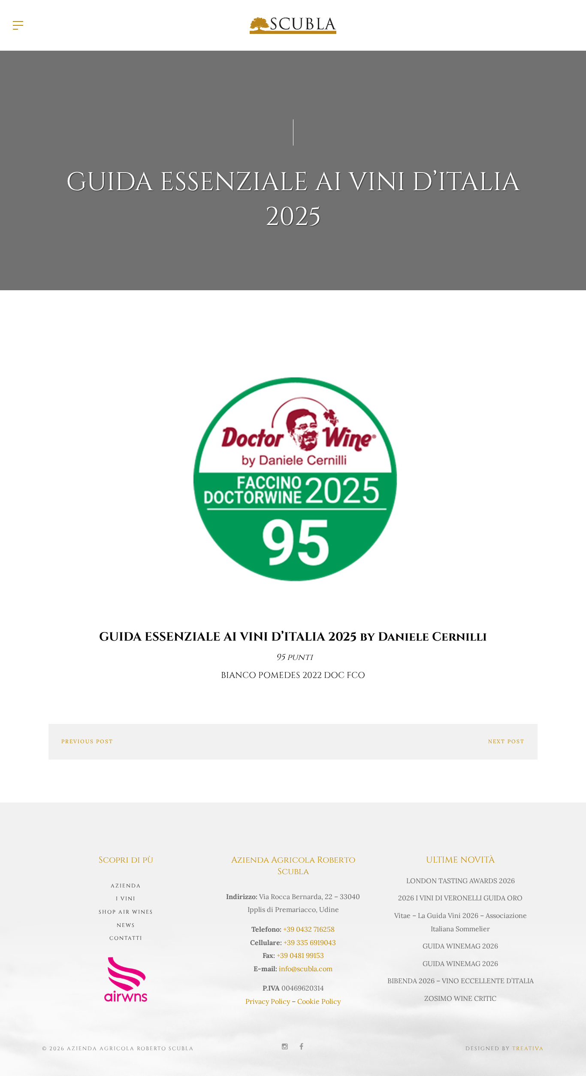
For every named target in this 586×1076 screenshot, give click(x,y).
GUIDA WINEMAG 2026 (460, 946)
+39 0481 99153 (300, 955)
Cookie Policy (319, 1001)
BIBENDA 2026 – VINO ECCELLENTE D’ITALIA (460, 980)
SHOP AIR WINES (126, 912)
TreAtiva (528, 1048)
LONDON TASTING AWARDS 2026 (460, 880)
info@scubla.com (305, 968)
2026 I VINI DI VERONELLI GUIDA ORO (460, 898)
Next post (506, 741)
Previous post (87, 741)
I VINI (126, 898)
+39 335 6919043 (310, 942)
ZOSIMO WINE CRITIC (460, 998)
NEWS (126, 925)
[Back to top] (566, 1056)
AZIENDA (126, 885)
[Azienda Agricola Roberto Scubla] (293, 24)
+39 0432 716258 (309, 929)
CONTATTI (125, 938)
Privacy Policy (267, 1001)
